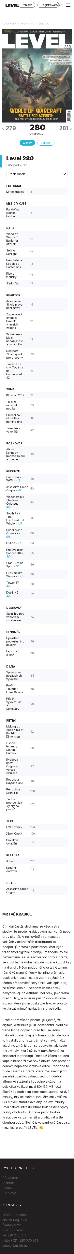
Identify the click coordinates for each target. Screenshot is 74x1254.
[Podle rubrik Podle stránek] (37, 174)
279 (11, 128)
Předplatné (10, 1178)
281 (63, 128)
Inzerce (8, 1183)
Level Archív (9, 23)
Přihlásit (27, 5)
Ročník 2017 (28, 23)
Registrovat (48, 5)
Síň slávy (9, 1193)
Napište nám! (21, 1245)
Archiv (7, 1188)
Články (27, 142)
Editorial (46, 142)
